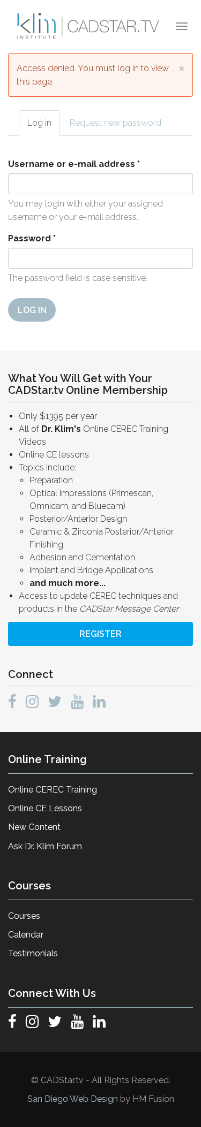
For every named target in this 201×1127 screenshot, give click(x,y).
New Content (34, 827)
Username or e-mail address (74, 164)
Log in (43, 126)
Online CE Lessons (45, 808)
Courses (24, 916)
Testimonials (33, 953)
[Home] (89, 26)
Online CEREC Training (52, 790)
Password (32, 238)
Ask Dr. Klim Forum (45, 846)
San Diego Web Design (73, 1099)
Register (100, 634)
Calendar (25, 935)
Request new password (115, 123)
